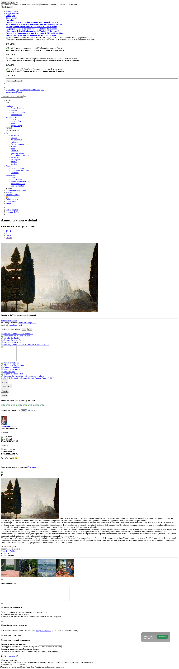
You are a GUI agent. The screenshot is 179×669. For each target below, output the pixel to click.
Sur (17, 665)
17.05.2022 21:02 (8, 454)
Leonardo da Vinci (14, 325)
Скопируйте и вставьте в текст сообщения (18, 651)
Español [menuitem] (23, 90)
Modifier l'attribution (9, 321)
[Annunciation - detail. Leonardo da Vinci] (49, 311)
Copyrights (60, 667)
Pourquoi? (31, 467)
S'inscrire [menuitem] (19, 92)
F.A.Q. (12, 665)
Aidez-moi (5, 665)
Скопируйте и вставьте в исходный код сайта (20, 646)
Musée (11, 102)
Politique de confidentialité (45, 667)
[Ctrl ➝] (10, 363)
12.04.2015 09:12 (8, 441)
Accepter (162, 637)
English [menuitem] (16, 90)
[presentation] (92, 240)
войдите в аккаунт (43, 631)
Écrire (24, 411)
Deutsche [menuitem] (36, 90)
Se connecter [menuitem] (11, 92)
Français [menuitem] (29, 90)
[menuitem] (42, 90)
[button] (12, 11)
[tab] (9, 231)
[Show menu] (17, 2)
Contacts (22, 665)
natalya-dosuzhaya (8, 426)
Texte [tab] (8, 235)
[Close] (25, 96)
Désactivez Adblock (8, 551)
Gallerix (12, 656)
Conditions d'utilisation (26, 667)
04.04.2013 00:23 (8, 428)
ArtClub (12, 129)
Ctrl (24, 329)
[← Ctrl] (25, 345)
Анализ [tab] (9, 238)
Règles (14, 667)
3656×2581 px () (27, 323)
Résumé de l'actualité (14, 81)
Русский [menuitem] (9, 90)
